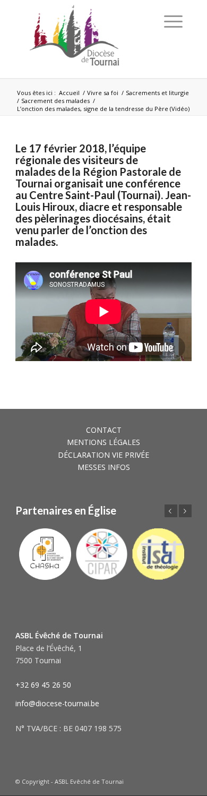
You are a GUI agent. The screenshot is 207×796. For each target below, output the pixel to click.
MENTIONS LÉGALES (103, 442)
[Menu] (173, 21)
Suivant (185, 510)
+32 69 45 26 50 (43, 685)
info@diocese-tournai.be (57, 703)
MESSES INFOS (103, 467)
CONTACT (104, 430)
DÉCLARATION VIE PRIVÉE (103, 455)
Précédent (171, 510)
